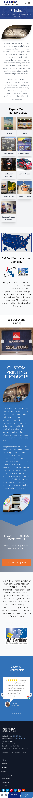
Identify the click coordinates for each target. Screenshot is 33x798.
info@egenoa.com (19, 738)
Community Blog (6, 775)
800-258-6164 (17, 736)
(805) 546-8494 (12, 748)
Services (4, 767)
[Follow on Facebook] (3, 790)
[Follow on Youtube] (23, 790)
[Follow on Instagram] (19, 790)
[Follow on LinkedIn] (15, 790)
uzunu (11, 755)
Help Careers (5, 778)
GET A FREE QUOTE (16, 562)
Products (4, 763)
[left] (2, 695)
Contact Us (5, 782)
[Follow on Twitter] (7, 790)
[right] (30, 695)
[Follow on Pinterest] (11, 790)
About (3, 771)
